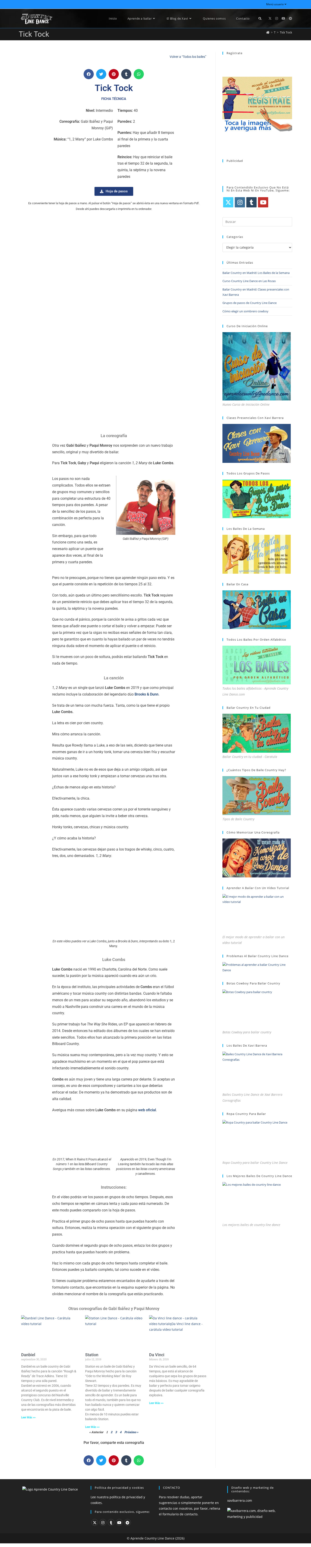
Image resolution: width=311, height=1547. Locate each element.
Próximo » (131, 1432)
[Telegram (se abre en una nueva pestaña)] (290, 18)
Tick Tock (286, 32)
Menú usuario (275, 4)
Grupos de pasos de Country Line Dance (249, 303)
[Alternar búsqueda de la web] (260, 18)
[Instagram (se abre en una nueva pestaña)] (276, 18)
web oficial (147, 1110)
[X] (228, 202)
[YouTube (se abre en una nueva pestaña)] (283, 18)
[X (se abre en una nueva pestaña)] (270, 18)
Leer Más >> (28, 1417)
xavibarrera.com (239, 1500)
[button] (89, 74)
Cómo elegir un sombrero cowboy (245, 311)
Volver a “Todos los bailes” (188, 57)
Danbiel (28, 1354)
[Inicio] (268, 32)
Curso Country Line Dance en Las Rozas (249, 281)
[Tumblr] (251, 202)
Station (91, 1354)
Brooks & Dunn (146, 694)
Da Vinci (156, 1354)
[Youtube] (263, 202)
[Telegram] (127, 1522)
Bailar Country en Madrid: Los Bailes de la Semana (256, 273)
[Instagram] (240, 202)
